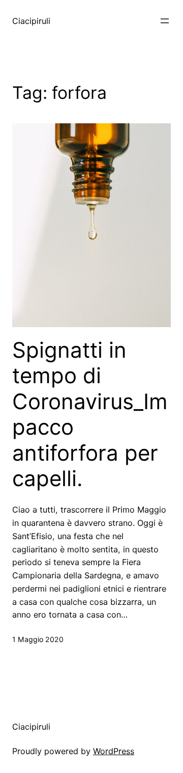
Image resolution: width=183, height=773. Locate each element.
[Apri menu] (165, 21)
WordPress (113, 751)
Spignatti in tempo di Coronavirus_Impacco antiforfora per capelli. (90, 414)
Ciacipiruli (31, 21)
